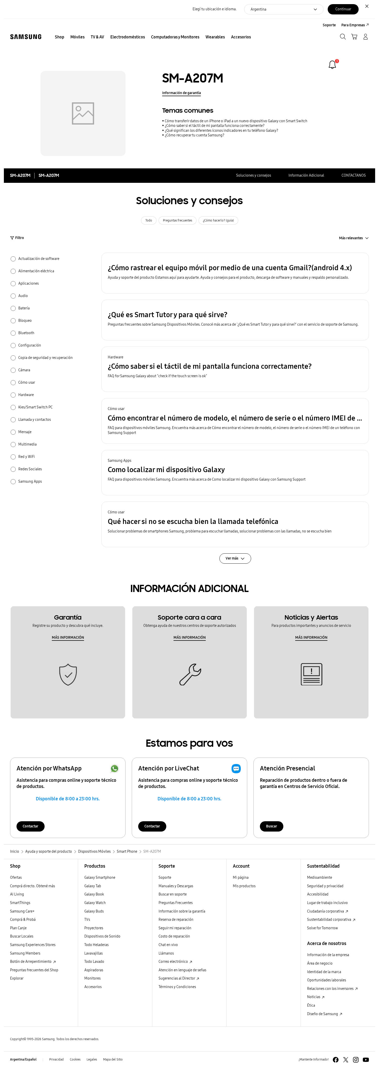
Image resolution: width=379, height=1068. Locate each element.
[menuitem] (59, 37)
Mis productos (244, 886)
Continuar (343, 9)
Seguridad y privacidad (325, 886)
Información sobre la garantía (182, 911)
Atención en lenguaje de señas (182, 970)
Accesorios (93, 987)
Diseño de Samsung (323, 1014)
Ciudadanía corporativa (326, 911)
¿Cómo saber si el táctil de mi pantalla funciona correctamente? (215, 126)
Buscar (271, 826)
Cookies (75, 1059)
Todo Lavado (94, 961)
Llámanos (166, 953)
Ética (311, 1005)
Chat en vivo (168, 945)
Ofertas (16, 877)
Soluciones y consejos (253, 175)
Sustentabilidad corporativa (329, 919)
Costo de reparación (174, 936)
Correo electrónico (174, 961)
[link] (332, 64)
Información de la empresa (328, 955)
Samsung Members (25, 953)
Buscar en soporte (173, 894)
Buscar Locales (21, 936)
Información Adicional (306, 175)
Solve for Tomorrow (322, 928)
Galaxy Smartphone (99, 877)
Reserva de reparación (176, 919)
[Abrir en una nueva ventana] (336, 1060)
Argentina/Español (23, 1059)
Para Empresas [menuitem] (353, 25)
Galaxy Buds (94, 911)
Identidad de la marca (324, 972)
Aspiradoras (93, 970)
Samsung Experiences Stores (32, 945)
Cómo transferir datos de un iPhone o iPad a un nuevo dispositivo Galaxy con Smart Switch (236, 121)
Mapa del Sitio (113, 1059)
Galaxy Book (94, 894)
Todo (148, 220)
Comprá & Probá (23, 919)
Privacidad (56, 1059)
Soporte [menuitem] (329, 25)
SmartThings (20, 903)
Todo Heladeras (96, 945)
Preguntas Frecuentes (176, 903)
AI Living (17, 894)
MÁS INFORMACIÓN (68, 637)
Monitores (92, 978)
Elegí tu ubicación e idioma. (214, 9)
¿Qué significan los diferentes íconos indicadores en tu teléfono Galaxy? (221, 130)
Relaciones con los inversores (330, 989)
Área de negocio (320, 963)
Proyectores (93, 928)
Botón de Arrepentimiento (31, 961)
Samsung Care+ (22, 911)
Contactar (30, 826)
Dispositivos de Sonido (102, 936)
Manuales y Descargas (176, 886)
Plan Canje (18, 928)
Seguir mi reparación (175, 928)
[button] (235, 273)
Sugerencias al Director (177, 978)
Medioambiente (319, 877)
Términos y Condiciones (177, 987)
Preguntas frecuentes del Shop (34, 970)
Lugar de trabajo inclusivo (327, 903)
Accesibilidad (317, 894)
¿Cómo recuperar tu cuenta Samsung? (194, 135)
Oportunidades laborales (326, 980)
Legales (92, 1059)
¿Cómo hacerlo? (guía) (218, 220)
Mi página (241, 877)
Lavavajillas (93, 953)
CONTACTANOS (354, 175)
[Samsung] (26, 36)
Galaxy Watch (95, 903)
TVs (87, 919)
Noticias (314, 997)
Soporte (165, 877)
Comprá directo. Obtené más (32, 886)
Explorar (16, 978)
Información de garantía (181, 93)
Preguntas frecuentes (177, 220)
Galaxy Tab (92, 886)
